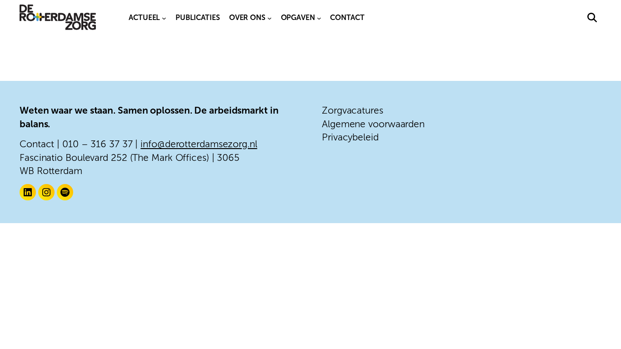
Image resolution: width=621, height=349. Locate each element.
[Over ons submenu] (269, 17)
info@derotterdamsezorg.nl (198, 144)
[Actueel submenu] (164, 17)
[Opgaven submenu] (319, 17)
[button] (592, 17)
